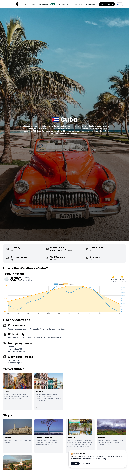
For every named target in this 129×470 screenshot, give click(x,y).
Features (31, 4)
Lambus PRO (64, 4)
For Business (91, 4)
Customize (86, 463)
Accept (75, 463)
